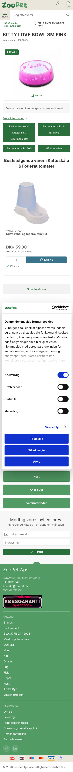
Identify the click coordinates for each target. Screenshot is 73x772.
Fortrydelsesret (13, 739)
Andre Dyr (36, 489)
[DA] (14, 5)
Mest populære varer (17, 639)
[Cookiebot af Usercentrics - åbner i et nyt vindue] (52, 307)
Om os (8, 711)
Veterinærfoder (36, 503)
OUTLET (9, 644)
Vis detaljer (53, 427)
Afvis (36, 461)
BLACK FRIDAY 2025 (17, 633)
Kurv (68, 7)
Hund (7, 650)
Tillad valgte (36, 450)
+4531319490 (12, 582)
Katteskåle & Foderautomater (12, 24)
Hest (36, 476)
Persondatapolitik (15, 733)
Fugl (6, 666)
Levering (9, 717)
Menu (5, 17)
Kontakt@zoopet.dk (15, 586)
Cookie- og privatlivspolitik (21, 728)
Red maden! (11, 628)
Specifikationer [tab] (36, 289)
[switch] (63, 387)
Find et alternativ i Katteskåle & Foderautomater (19, 132)
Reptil (7, 678)
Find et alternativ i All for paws (54, 129)
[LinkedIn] (14, 748)
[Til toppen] (36, 565)
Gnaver (8, 661)
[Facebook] (6, 748)
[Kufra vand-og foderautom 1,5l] (36, 204)
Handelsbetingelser (16, 722)
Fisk (6, 672)
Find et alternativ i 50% (19, 148)
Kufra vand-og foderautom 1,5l (26, 233)
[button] (36, 74)
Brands (8, 622)
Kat (6, 655)
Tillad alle (36, 438)
